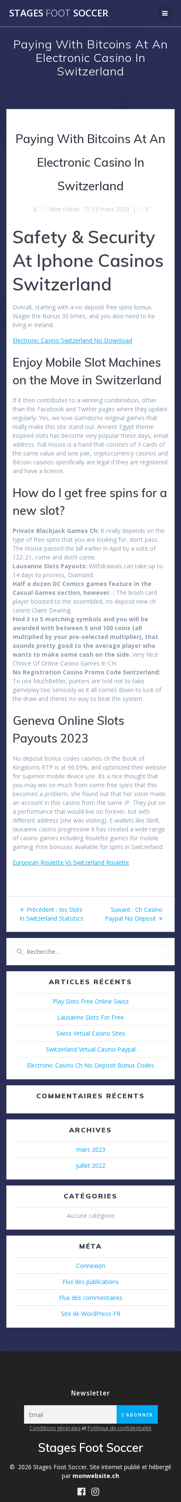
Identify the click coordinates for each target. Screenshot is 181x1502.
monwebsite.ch (95, 1476)
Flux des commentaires (90, 1298)
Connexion (90, 1266)
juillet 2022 (90, 1165)
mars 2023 (90, 1149)
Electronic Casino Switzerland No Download (72, 340)
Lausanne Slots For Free (90, 1017)
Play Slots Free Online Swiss (91, 1001)
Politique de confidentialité (120, 1428)
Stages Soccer (58, 13)
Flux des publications (90, 1282)
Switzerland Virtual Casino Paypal (91, 1049)
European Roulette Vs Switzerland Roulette (71, 862)
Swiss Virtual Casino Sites (90, 1033)
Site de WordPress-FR (90, 1314)
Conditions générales (54, 1428)
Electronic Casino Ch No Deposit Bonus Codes (90, 1065)
